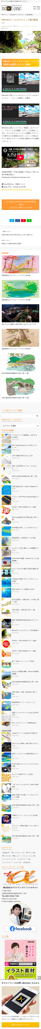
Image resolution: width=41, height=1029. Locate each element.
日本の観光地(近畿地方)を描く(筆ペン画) (15, 373)
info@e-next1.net (13, 901)
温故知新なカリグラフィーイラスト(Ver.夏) (16, 300)
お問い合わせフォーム (20, 1025)
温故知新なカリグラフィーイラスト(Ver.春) (16, 275)
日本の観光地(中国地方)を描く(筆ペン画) (15, 398)
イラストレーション (28, 856)
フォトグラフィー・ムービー (29, 26)
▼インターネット (18, 852)
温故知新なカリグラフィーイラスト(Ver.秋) (16, 349)
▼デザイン (17, 26)
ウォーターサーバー (9, 859)
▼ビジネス (6, 856)
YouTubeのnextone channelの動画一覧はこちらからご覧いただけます (20, 204)
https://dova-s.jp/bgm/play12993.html (17, 189)
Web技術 (6, 852)
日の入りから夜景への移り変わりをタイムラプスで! (19, 324)
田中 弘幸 (5, 28)
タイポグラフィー (24, 859)
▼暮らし (16, 856)
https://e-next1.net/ (9, 899)
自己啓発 (26, 862)
